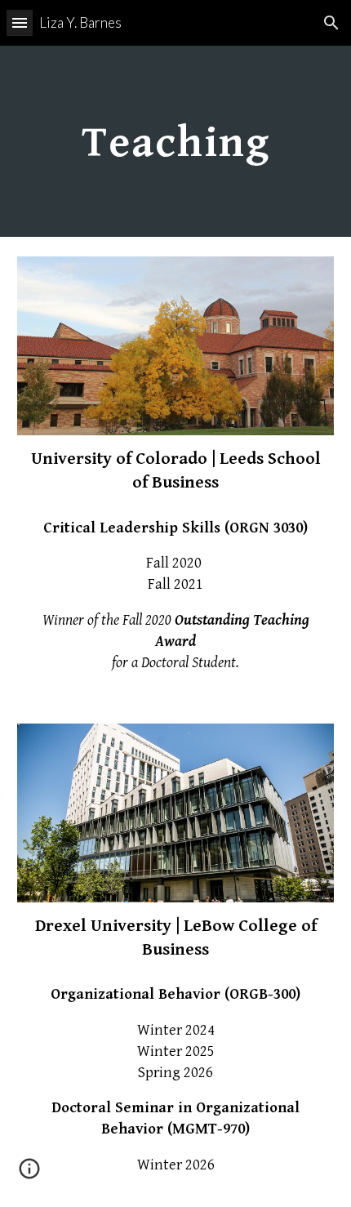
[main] (176, 141)
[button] (19, 22)
